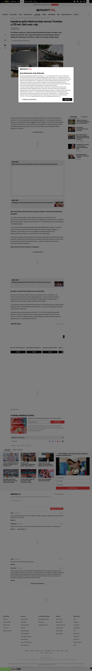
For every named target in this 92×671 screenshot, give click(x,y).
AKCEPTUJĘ (67, 99)
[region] (46, 84)
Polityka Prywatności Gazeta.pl (38, 96)
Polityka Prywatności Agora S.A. (53, 96)
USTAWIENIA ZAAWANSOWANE (29, 99)
